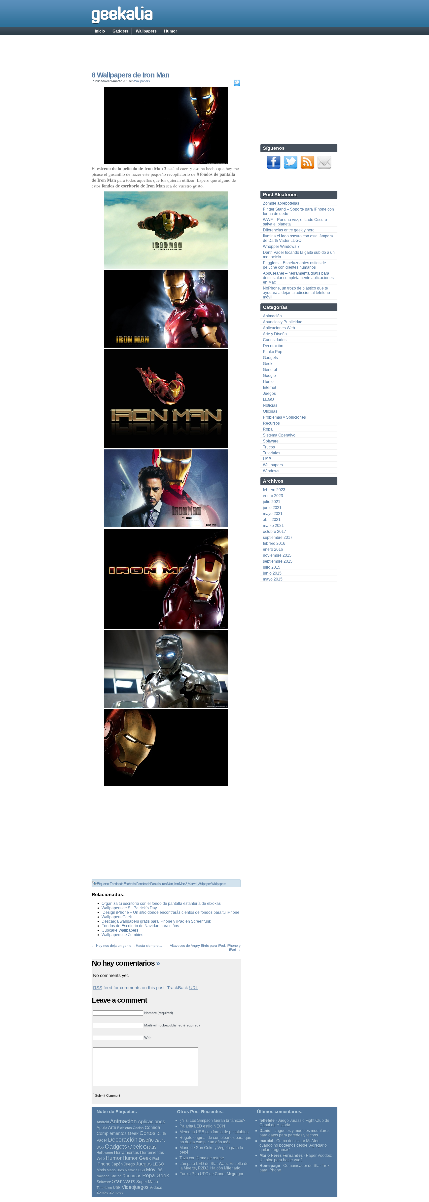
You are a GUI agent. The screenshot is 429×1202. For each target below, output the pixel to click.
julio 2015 (271, 567)
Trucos (269, 447)
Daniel (265, 1131)
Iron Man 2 (180, 884)
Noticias (270, 405)
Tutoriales (271, 453)
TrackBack (182, 987)
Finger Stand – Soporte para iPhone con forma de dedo (298, 211)
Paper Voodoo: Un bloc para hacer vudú (295, 1157)
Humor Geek (137, 1158)
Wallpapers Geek (117, 917)
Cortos (147, 1133)
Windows (271, 471)
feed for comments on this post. (129, 987)
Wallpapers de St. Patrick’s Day (129, 908)
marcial (266, 1141)
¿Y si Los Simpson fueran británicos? (212, 1120)
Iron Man (167, 884)
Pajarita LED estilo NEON (202, 1126)
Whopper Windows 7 (281, 246)
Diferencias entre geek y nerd (289, 230)
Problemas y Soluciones (284, 417)
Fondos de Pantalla (148, 884)
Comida (152, 1127)
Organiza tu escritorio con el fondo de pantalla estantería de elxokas (161, 903)
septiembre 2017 (277, 537)
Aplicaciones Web (279, 328)
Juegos (269, 393)
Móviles (154, 1169)
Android (103, 1122)
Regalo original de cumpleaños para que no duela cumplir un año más (215, 1139)
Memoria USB (135, 1170)
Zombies (116, 1192)
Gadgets (120, 31)
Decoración (273, 346)
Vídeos (155, 1187)
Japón (117, 1164)
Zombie (102, 1192)
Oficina (115, 1176)
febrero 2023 (274, 490)
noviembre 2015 (277, 555)
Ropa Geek (155, 1175)
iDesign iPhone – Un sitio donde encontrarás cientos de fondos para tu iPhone (170, 912)
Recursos (271, 423)
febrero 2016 (274, 543)
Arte (112, 1127)
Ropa (268, 429)
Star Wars (123, 1181)
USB (267, 459)
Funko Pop (272, 352)
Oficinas (270, 411)
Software (271, 441)
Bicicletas (124, 1128)
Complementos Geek (118, 1133)
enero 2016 (273, 549)
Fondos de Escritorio (123, 884)
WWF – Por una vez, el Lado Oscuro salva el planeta (295, 222)
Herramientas (126, 1152)
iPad (155, 1159)
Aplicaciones (151, 1121)
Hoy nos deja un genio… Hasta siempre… (129, 945)
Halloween (105, 1153)
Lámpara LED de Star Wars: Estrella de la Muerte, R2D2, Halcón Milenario (214, 1166)
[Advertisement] (214, 48)
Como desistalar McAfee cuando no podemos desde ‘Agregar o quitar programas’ (293, 1145)
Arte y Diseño (275, 334)
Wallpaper (204, 884)
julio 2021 (271, 502)
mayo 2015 (273, 579)
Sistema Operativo (279, 435)
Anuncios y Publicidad (282, 322)
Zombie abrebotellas (281, 203)
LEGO (268, 399)
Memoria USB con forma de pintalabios (214, 1132)
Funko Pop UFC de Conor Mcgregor (211, 1174)
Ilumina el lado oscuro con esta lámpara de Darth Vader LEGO (298, 238)
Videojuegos (135, 1187)
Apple (102, 1128)
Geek (267, 364)
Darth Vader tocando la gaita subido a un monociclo (299, 254)
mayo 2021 (273, 513)
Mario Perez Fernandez (281, 1155)
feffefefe (267, 1120)
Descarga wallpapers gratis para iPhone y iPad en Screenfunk (156, 921)
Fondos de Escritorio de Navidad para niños (140, 926)
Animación (272, 316)
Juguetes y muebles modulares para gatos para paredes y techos (294, 1133)
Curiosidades (274, 340)
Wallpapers (146, 31)
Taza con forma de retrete (201, 1158)
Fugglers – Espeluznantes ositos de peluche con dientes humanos (294, 265)
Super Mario (147, 1182)
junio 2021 (272, 508)
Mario (101, 1170)
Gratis (149, 1147)
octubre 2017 (274, 531)
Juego (129, 1164)
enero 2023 (273, 496)
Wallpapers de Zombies (122, 935)
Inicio (100, 31)
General (270, 369)
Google (269, 375)
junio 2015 (272, 573)
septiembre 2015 (277, 561)
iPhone (103, 1163)
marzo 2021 (273, 525)
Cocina (138, 1128)
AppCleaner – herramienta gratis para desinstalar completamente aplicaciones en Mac (298, 277)
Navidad (103, 1176)
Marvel (192, 884)
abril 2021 (272, 519)
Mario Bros (115, 1170)
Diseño (146, 1140)
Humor (170, 31)
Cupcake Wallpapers (120, 930)
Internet (269, 387)
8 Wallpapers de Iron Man (130, 75)
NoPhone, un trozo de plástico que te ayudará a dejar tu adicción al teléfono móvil (296, 292)
